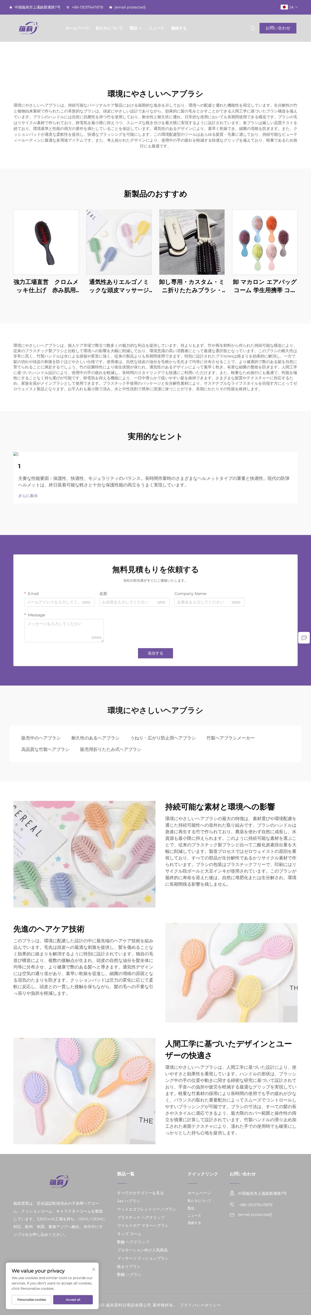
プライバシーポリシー (200, 1305)
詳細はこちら (46, 242)
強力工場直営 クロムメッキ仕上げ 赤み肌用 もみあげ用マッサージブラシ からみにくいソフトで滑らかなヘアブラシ (46, 286)
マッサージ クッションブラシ (143, 1258)
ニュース (156, 28)
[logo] (35, 28)
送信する (155, 653)
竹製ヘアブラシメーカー (231, 738)
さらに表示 (28, 495)
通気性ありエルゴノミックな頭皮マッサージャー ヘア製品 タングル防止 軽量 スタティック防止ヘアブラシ (119, 286)
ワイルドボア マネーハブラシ (143, 1225)
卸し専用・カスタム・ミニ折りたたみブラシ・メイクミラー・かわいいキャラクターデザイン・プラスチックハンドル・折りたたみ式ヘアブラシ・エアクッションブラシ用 (192, 286)
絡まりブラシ (128, 1266)
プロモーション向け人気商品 (142, 1250)
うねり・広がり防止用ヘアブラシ (163, 738)
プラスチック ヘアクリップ (141, 1217)
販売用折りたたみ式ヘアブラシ (110, 749)
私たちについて (109, 28)
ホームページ (77, 28)
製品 (134, 28)
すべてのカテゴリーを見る (140, 1193)
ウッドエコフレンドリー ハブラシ (146, 1209)
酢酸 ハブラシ (129, 1274)
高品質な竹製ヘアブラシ (45, 749)
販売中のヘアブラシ (41, 738)
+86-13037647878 (87, 7)
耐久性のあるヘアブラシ (95, 738)
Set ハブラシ (128, 1201)
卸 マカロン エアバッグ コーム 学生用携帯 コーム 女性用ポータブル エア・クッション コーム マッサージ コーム (265, 286)
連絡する (179, 28)
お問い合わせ (278, 27)
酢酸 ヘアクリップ (133, 1242)
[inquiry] (304, 638)
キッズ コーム (129, 1233)
